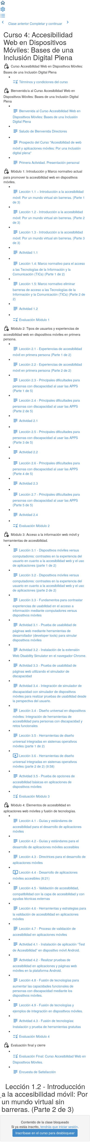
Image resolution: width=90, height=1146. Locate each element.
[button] (3, 4)
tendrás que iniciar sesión (59, 1126)
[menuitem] (3, 10)
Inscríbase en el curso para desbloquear (45, 1133)
